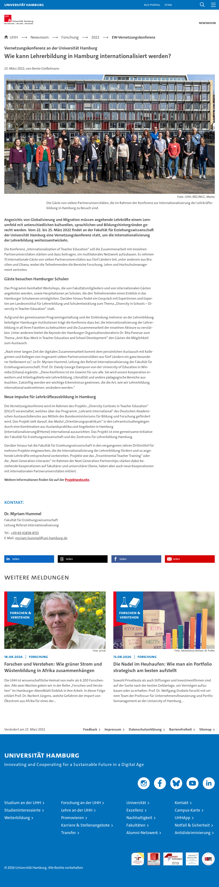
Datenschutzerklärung (145, 729)
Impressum (113, 729)
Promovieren (72, 817)
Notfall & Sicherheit (192, 825)
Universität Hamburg (24, 4)
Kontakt (181, 802)
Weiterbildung (17, 817)
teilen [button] (15, 559)
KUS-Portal (152, 4)
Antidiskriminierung (192, 832)
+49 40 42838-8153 (25, 533)
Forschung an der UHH (81, 802)
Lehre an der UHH (76, 810)
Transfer (68, 832)
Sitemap (205, 729)
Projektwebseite (77, 479)
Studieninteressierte (22, 810)
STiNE (168, 4)
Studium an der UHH (22, 802)
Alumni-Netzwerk (142, 832)
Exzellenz (134, 810)
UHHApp (182, 817)
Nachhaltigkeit (139, 817)
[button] (202, 5)
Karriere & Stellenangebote (85, 825)
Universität (136, 802)
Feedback (90, 729)
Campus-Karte (187, 810)
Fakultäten (135, 825)
